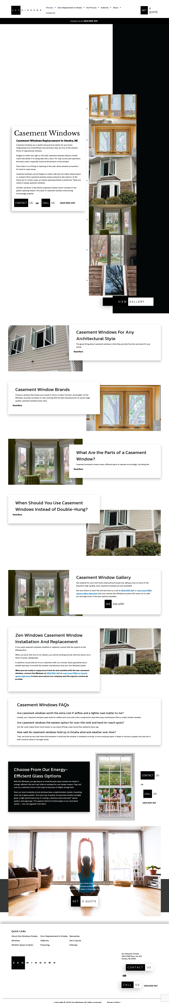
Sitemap (73, 944)
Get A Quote (75, 940)
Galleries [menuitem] (105, 7)
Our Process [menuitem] (91, 7)
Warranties (74, 936)
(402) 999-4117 (127, 590)
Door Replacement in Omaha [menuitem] (70, 7)
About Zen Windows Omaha (24, 936)
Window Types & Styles (22, 944)
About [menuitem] (115, 7)
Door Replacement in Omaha (54, 936)
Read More (78, 352)
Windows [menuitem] (49, 7)
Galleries (44, 940)
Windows (15, 940)
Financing (45, 944)
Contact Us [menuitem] (50, 13)
